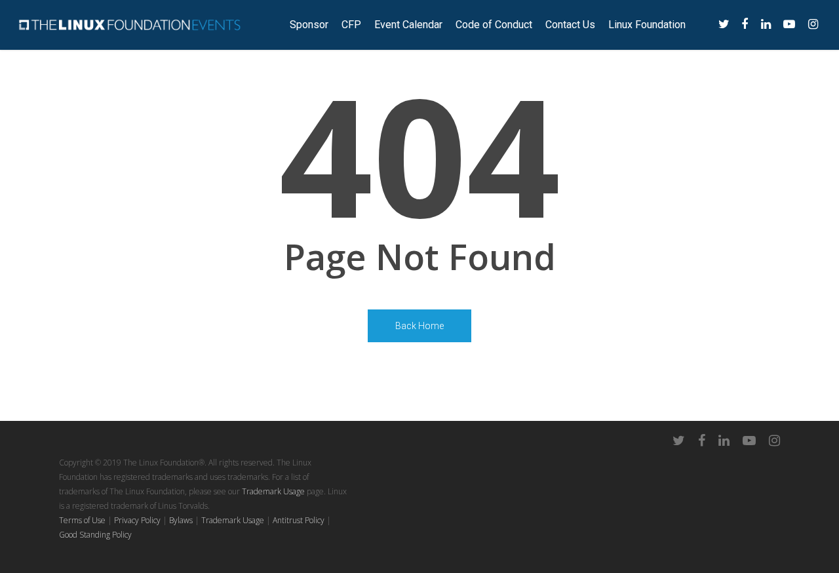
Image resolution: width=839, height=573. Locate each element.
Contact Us (570, 25)
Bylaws (181, 520)
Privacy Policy (137, 520)
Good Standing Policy (95, 534)
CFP (351, 25)
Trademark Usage (273, 491)
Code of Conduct (494, 25)
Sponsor (309, 25)
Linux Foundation (647, 25)
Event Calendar (408, 25)
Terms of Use (82, 520)
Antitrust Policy (298, 520)
